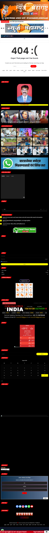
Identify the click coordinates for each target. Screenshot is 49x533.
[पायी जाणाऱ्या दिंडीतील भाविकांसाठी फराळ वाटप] (40, 132)
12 (17, 370)
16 (44, 370)
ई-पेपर (24, 71)
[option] (24, 116)
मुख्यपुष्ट (4, 70)
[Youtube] (31, 506)
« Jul (2, 380)
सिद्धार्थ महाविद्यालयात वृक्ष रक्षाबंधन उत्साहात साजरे (13, 122)
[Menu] (1, 28)
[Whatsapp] (29, 506)
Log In (24, 264)
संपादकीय (29, 70)
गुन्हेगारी (11, 70)
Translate (8, 470)
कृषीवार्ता (33, 70)
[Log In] (3, 28)
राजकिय (14, 70)
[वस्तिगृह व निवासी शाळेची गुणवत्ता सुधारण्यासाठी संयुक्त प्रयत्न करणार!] (8, 150)
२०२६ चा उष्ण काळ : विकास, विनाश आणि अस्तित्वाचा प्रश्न (14, 223)
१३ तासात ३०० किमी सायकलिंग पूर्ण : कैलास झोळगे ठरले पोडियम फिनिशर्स (14, 41)
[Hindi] (2, 467)
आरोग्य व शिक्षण (38, 70)
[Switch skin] (45, 28)
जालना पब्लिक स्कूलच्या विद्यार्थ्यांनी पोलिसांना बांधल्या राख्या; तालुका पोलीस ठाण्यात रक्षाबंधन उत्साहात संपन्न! (28, 21)
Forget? (46, 259)
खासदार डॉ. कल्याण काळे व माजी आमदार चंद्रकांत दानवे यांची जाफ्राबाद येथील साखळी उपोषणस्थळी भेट (22, 217)
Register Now (24, 280)
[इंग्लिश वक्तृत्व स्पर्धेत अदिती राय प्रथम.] (40, 141)
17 (4, 372)
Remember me (4, 261)
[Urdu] (5, 467)
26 (17, 375)
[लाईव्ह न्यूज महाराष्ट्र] (24, 28)
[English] (1, 467)
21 (31, 372)
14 (31, 370)
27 (24, 375)
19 (17, 372)
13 (24, 370)
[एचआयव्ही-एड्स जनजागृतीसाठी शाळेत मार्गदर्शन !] (8, 141)
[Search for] (47, 28)
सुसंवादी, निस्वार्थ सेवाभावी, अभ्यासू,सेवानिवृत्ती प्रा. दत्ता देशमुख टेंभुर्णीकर (16, 220)
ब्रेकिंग (7, 70)
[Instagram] (23, 506)
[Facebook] (17, 506)
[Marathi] (3, 467)
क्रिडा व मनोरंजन (44, 70)
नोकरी (26, 70)
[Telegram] (26, 506)
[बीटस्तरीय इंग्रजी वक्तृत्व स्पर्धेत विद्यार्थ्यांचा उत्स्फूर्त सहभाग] (24, 141)
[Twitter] (20, 506)
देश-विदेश (22, 70)
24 (4, 375)
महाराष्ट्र (18, 70)
